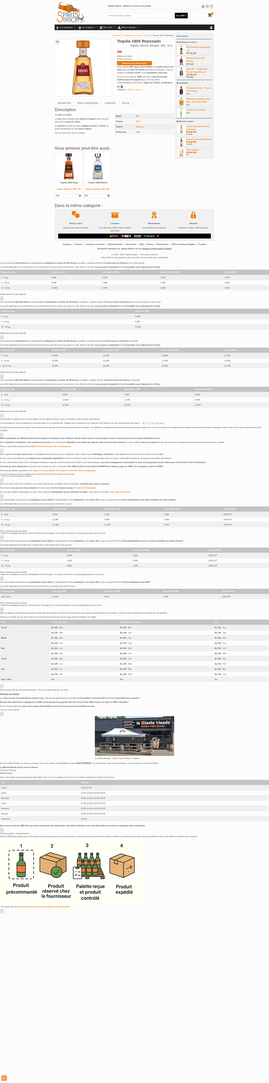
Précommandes (115, 244)
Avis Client (131, 244)
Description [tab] (64, 103)
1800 (138, 132)
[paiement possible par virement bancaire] (137, 236)
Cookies (202, 244)
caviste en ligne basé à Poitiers (157, 248)
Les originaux (88, 27)
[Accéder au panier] (210, 16)
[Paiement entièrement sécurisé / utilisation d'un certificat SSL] (114, 236)
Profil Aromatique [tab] (87, 103)
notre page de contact (119, 492)
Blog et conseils (128, 27)
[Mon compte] (211, 27)
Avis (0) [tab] (125, 103)
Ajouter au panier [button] (81, 195)
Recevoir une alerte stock (134, 63)
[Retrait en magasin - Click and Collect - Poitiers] (158, 236)
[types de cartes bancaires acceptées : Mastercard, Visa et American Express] (126, 236)
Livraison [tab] (110, 103)
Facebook (79, 488)
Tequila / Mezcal (143, 35)
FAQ (142, 244)
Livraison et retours (95, 244)
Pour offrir (107, 27)
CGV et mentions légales (183, 244)
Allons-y (181, 15)
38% (138, 116)
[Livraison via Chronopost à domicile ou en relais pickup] (149, 236)
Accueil (115, 35)
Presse (150, 244)
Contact (78, 244)
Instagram (91, 488)
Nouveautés (162, 244)
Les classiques (66, 27)
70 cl (138, 121)
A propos (67, 244)
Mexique (140, 126)
